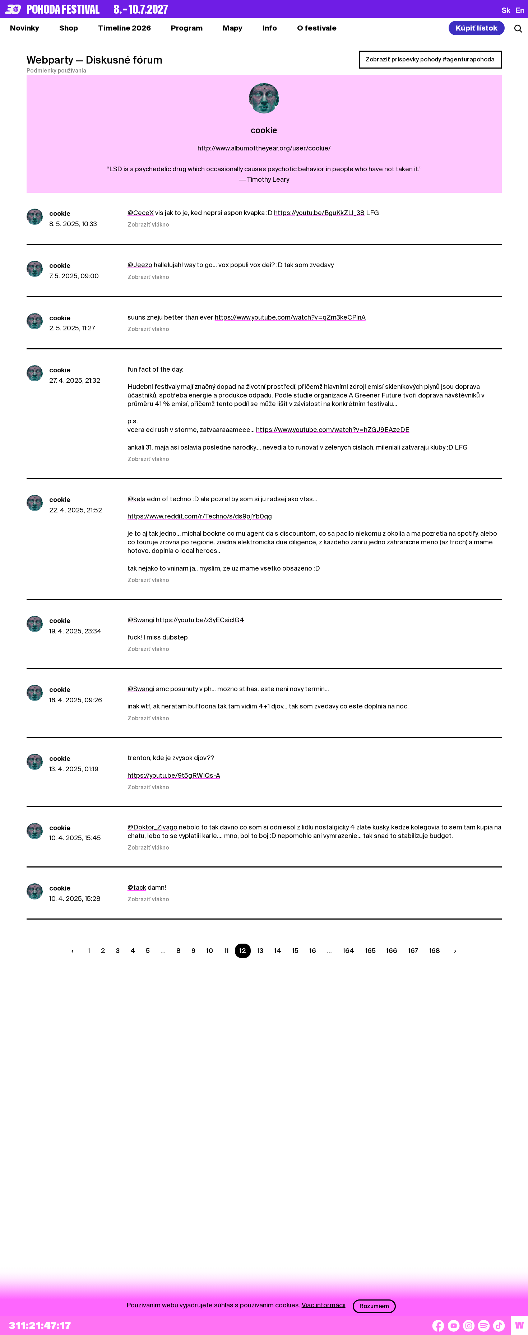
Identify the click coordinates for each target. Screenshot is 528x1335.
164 (348, 950)
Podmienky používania (56, 71)
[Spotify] (484, 1326)
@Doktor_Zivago (152, 827)
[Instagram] (469, 1326)
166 (391, 950)
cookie (59, 213)
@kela (136, 499)
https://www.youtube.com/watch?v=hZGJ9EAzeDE (332, 429)
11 (226, 950)
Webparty (50, 60)
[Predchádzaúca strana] (74, 951)
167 (413, 950)
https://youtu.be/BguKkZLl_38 (319, 213)
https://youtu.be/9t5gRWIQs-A (174, 775)
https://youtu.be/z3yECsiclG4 (200, 620)
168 (434, 950)
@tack (137, 887)
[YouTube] (454, 1326)
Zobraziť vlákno (148, 225)
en (519, 10)
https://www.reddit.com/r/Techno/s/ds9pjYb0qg (200, 516)
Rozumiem (374, 1306)
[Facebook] (438, 1326)
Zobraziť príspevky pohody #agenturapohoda (430, 59)
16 (312, 950)
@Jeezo (140, 265)
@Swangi (141, 620)
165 (370, 950)
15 (295, 950)
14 (277, 950)
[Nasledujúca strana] (453, 951)
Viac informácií (324, 1304)
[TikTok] (499, 1326)
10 (209, 950)
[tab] (68, 28)
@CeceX (141, 213)
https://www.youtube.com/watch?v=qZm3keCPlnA (290, 317)
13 (260, 950)
